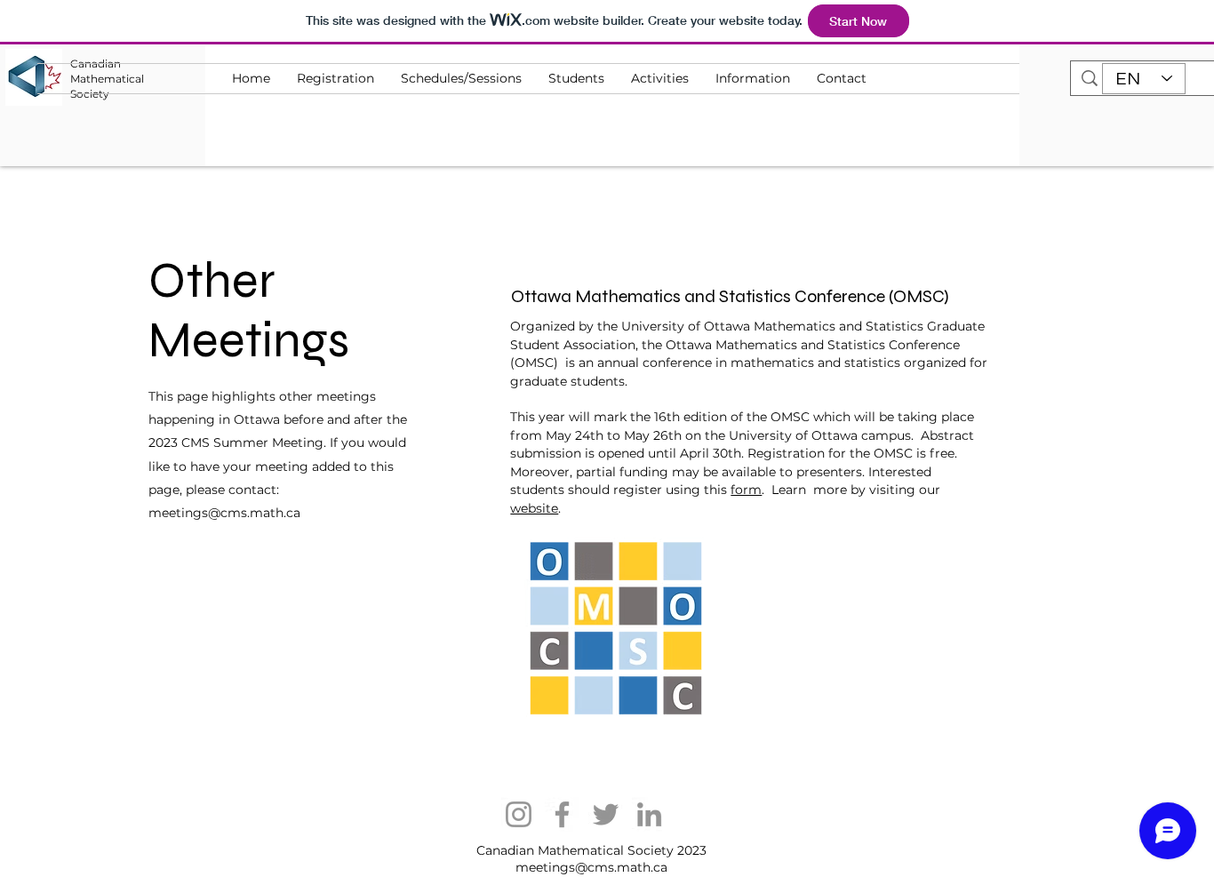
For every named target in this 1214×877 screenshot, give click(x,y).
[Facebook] (562, 814)
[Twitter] (605, 814)
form (746, 490)
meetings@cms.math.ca (224, 513)
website (534, 508)
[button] (660, 78)
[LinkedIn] (649, 814)
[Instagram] (518, 814)
